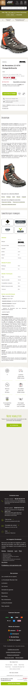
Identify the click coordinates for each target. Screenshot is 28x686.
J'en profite (19, 14)
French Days (8, 666)
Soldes (15, 664)
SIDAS (19, 84)
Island (13, 196)
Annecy (4, 551)
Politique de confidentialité (13, 655)
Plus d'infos (4, 562)
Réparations (5, 593)
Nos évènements (6, 599)
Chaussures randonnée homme (9, 204)
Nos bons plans (9, 664)
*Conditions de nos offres (13, 649)
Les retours (5, 586)
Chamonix (10, 551)
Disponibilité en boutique (19, 81)
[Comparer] (24, 94)
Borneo (3, 196)
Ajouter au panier (9, 93)
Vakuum (18, 196)
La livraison (4, 583)
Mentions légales (19, 657)
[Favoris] (19, 94)
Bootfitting (4, 596)
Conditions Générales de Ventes (13, 652)
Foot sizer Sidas (21, 245)
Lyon (16, 551)
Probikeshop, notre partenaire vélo (11, 565)
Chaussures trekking (8, 20)
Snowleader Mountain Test (18, 666)
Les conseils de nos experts (9, 576)
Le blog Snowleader (7, 602)
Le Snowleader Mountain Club (9, 580)
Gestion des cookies (9, 657)
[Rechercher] (25, 6)
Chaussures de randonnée (19, 202)
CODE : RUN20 (10, 14)
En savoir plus (5, 108)
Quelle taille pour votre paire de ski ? (15, 675)
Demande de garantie (7, 589)
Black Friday (21, 664)
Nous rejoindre (5, 606)
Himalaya (8, 196)
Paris (20, 551)
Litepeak (24, 196)
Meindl (4, 62)
